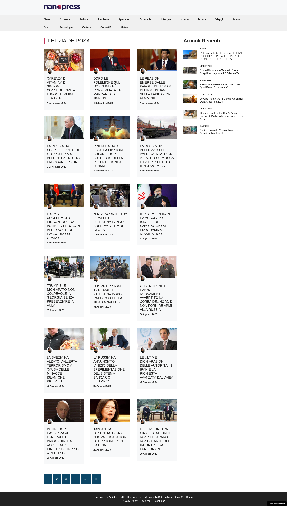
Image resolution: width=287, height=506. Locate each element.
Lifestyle (166, 19)
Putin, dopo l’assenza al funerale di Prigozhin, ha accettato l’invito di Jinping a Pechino (63, 441)
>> (96, 479)
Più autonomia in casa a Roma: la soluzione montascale (219, 131)
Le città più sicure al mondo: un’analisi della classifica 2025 (221, 100)
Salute (236, 19)
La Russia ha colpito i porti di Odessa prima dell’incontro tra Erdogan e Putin (63, 154)
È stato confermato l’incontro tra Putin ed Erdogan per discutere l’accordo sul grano (63, 226)
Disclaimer (145, 500)
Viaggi (219, 19)
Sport (47, 27)
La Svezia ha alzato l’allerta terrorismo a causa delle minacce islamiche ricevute (62, 369)
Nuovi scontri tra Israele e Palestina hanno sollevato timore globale (110, 222)
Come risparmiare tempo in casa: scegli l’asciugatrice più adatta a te (219, 72)
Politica (83, 19)
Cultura (86, 27)
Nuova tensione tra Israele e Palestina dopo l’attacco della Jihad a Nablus (107, 294)
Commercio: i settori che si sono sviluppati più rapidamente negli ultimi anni (221, 116)
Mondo (184, 19)
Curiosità (105, 27)
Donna (202, 19)
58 (85, 479)
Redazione (159, 500)
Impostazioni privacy (277, 503)
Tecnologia (66, 27)
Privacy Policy (130, 500)
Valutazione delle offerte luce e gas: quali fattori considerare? (220, 86)
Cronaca (65, 19)
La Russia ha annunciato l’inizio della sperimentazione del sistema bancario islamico (109, 369)
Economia (145, 19)
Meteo (124, 27)
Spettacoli (124, 19)
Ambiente (103, 19)
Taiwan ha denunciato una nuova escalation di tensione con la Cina (109, 437)
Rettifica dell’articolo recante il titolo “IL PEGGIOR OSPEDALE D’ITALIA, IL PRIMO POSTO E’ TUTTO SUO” (221, 55)
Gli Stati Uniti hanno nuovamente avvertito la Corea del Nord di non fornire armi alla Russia (156, 297)
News (47, 19)
